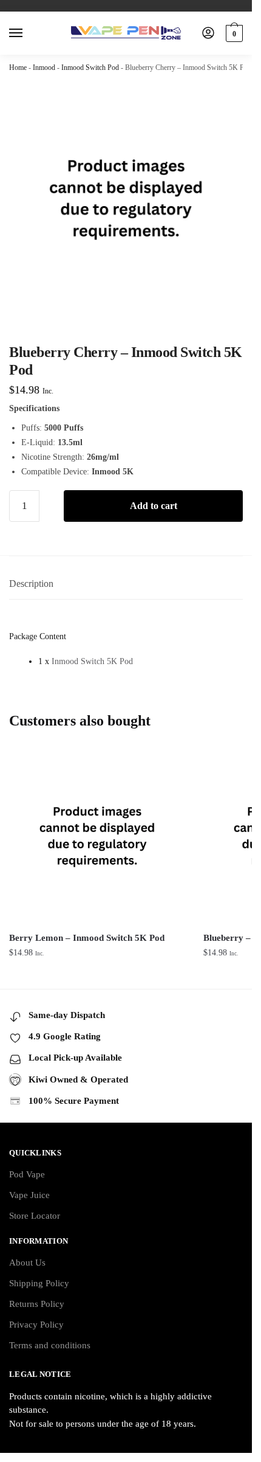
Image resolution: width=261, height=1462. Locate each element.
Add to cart (153, 506)
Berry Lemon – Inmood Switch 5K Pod (86, 938)
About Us (27, 1262)
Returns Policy (36, 1304)
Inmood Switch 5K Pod (92, 661)
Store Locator (34, 1216)
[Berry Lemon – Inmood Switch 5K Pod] (97, 835)
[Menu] (27, 33)
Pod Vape (27, 1174)
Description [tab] (31, 583)
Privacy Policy (36, 1324)
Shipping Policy (39, 1283)
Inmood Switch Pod (90, 67)
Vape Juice (29, 1195)
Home (18, 67)
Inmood (44, 67)
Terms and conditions (49, 1345)
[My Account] (208, 34)
